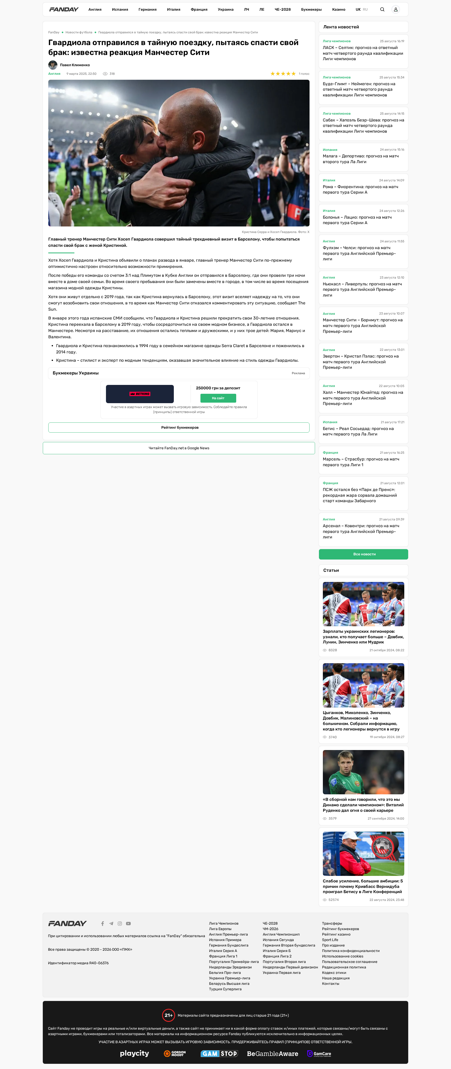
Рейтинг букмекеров (180, 427)
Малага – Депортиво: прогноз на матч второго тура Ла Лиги (361, 158)
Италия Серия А (223, 951)
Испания (120, 9)
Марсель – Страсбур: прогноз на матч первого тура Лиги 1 (361, 462)
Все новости (364, 554)
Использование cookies (342, 956)
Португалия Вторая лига (284, 962)
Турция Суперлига (225, 989)
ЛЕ (261, 9)
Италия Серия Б (277, 951)
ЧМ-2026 (270, 929)
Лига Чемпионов (224, 923)
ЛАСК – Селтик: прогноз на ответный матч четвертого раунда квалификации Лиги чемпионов (363, 53)
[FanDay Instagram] (119, 924)
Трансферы (332, 923)
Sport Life (330, 940)
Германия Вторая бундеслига (289, 945)
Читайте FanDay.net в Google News (179, 448)
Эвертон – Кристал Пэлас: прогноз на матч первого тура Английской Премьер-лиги (361, 362)
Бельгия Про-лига (225, 972)
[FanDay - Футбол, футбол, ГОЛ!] (64, 9)
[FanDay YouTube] (128, 924)
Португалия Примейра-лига (234, 962)
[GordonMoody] (175, 1054)
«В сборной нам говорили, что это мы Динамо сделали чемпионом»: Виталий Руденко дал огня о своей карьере (363, 805)
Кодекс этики (334, 972)
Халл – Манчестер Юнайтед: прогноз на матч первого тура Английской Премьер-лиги (363, 398)
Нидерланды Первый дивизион (290, 967)
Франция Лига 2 (277, 956)
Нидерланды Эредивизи (230, 967)
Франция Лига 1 (223, 956)
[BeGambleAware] (272, 1054)
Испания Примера (225, 940)
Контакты (330, 983)
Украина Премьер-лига (229, 978)
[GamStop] (219, 1054)
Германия (148, 9)
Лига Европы (220, 929)
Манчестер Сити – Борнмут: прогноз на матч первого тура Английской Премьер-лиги (363, 325)
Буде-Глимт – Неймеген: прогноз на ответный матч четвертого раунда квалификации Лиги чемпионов (359, 89)
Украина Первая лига (282, 972)
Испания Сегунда (278, 940)
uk (358, 9)
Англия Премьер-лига (228, 934)
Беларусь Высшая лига (229, 983)
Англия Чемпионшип (281, 934)
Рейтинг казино (336, 934)
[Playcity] (134, 1054)
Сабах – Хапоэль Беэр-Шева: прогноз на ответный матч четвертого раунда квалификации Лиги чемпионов (363, 126)
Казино (338, 9)
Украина (226, 9)
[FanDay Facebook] (102, 924)
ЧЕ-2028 (283, 9)
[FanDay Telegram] (111, 924)
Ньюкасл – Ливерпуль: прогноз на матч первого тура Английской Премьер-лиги (362, 289)
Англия (95, 9)
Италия (173, 9)
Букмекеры (311, 9)
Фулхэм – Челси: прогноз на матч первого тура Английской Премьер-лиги (359, 253)
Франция (199, 9)
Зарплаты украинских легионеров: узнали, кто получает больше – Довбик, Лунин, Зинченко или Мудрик (363, 637)
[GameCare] (319, 1054)
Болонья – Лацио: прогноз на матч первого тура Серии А (357, 220)
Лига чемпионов (337, 41)
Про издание (333, 945)
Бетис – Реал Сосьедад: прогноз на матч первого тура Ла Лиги (358, 431)
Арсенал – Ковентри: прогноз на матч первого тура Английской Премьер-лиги (361, 531)
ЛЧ (246, 9)
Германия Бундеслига (228, 945)
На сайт (218, 398)
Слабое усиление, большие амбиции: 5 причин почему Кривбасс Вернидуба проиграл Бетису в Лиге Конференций (363, 886)
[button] (382, 9)
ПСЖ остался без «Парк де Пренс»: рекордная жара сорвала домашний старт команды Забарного (360, 495)
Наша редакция (336, 978)
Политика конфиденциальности (351, 951)
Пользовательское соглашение (349, 962)
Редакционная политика (344, 967)
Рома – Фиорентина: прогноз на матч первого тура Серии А (360, 189)
